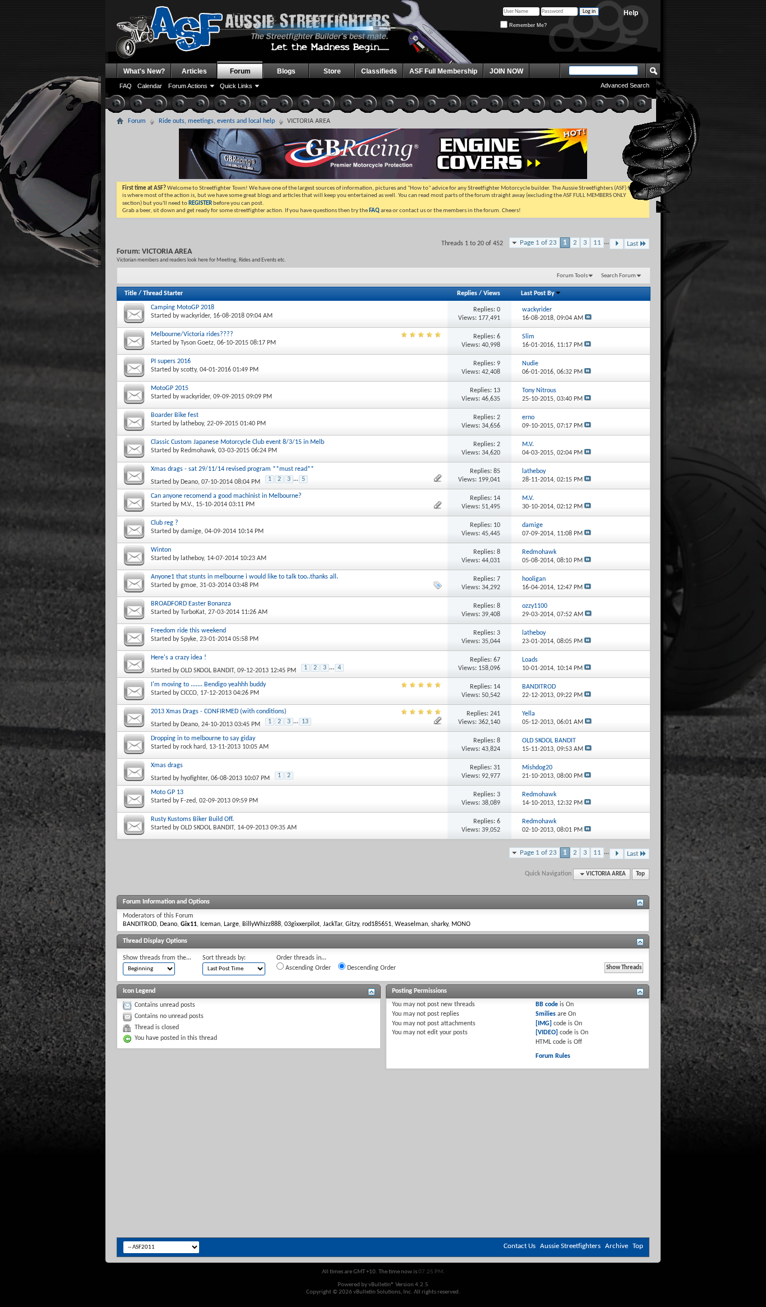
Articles (194, 71)
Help (631, 13)
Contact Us (520, 1246)
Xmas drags (167, 765)
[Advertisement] (383, 1102)
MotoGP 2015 (169, 388)
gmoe (188, 585)
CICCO (189, 693)
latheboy (192, 423)
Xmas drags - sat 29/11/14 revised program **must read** (232, 469)
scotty (188, 369)
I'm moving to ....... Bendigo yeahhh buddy (208, 684)
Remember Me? (527, 25)
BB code (547, 1004)
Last (632, 243)
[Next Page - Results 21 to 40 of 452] (617, 244)
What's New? (144, 71)
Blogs (286, 71)
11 (597, 242)
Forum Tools (572, 276)
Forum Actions (187, 85)
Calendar (149, 85)
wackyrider (195, 316)
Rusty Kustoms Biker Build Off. (192, 819)
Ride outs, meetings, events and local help (217, 121)
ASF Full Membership (443, 71)
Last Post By (538, 293)
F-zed (188, 800)
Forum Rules (553, 1056)
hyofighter (194, 778)
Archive (616, 1246)
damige (191, 531)
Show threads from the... (157, 958)
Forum (240, 71)
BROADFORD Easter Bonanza (191, 603)
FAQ (125, 85)
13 (305, 721)
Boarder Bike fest (175, 415)
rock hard (193, 747)
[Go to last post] (588, 318)
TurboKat (193, 612)
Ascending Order (307, 968)
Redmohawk (198, 450)
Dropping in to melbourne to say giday (203, 738)
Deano (189, 482)
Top (640, 874)
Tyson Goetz (197, 343)
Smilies (546, 1014)
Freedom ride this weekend (188, 630)
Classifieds (379, 71)
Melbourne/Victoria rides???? (192, 334)
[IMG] (544, 1023)
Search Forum (618, 276)
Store (332, 71)
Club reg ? (164, 523)
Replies (467, 293)
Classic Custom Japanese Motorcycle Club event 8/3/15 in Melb (237, 442)
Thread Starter (163, 293)
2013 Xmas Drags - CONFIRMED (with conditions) (219, 711)
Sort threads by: (224, 958)
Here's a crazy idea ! (178, 657)
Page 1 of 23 (538, 242)
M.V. (186, 504)
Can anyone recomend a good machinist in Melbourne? (226, 496)
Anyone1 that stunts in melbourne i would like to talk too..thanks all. (244, 577)
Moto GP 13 (167, 792)
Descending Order (370, 968)
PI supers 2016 (171, 361)
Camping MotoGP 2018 (182, 307)
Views (491, 293)
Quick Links (236, 85)
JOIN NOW (506, 71)
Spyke (188, 639)
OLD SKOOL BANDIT (207, 670)
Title (130, 293)
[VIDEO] (547, 1032)
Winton (161, 550)
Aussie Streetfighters (570, 1246)
